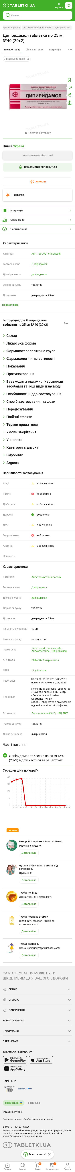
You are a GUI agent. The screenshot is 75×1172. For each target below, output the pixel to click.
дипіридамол (39, 274)
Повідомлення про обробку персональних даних (28, 1119)
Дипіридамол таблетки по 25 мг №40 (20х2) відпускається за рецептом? (37, 758)
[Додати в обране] (69, 80)
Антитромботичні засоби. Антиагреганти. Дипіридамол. (49, 649)
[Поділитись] (69, 95)
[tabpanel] (37, 337)
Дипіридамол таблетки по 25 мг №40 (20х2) (33, 38)
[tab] (12, 49)
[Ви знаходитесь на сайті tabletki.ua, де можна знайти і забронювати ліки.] (19, 5)
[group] (37, 163)
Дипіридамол (62, 27)
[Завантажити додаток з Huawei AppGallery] (15, 1068)
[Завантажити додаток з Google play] (15, 1059)
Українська (12, 1102)
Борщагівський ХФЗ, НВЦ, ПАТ (49, 713)
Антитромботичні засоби (37, 27)
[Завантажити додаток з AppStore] (41, 1059)
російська (34, 1102)
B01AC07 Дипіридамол (45, 660)
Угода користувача (13, 1112)
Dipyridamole (38, 670)
